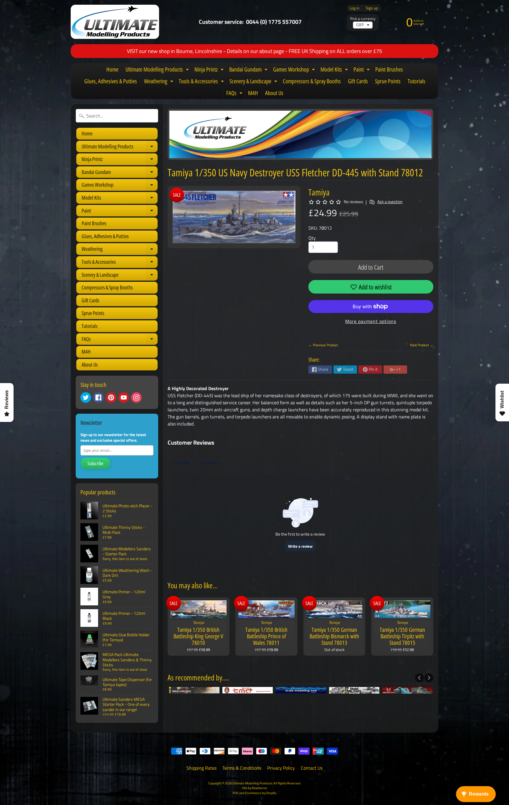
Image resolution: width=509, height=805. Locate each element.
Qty (312, 237)
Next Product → (421, 345)
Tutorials (416, 81)
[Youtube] (123, 397)
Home (112, 69)
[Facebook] (98, 397)
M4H (253, 93)
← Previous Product (323, 345)
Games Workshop (294, 70)
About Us (274, 93)
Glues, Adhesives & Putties (110, 81)
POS (236, 792)
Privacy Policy (281, 767)
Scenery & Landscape (254, 82)
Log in (354, 8)
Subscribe (95, 463)
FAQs (235, 94)
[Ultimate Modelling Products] (115, 22)
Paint (362, 70)
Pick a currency (362, 18)
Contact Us (312, 767)
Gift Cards (358, 81)
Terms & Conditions (241, 767)
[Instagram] (136, 397)
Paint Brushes (389, 69)
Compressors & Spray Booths (312, 81)
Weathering (159, 82)
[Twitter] (85, 397)
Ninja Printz (209, 70)
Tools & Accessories (202, 82)
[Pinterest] (111, 397)
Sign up (372, 8)
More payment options (370, 321)
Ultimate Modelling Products (157, 70)
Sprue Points (388, 81)
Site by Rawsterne (254, 787)
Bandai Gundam (249, 70)
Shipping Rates (201, 767)
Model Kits (334, 70)
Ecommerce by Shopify (260, 792)
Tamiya (319, 192)
